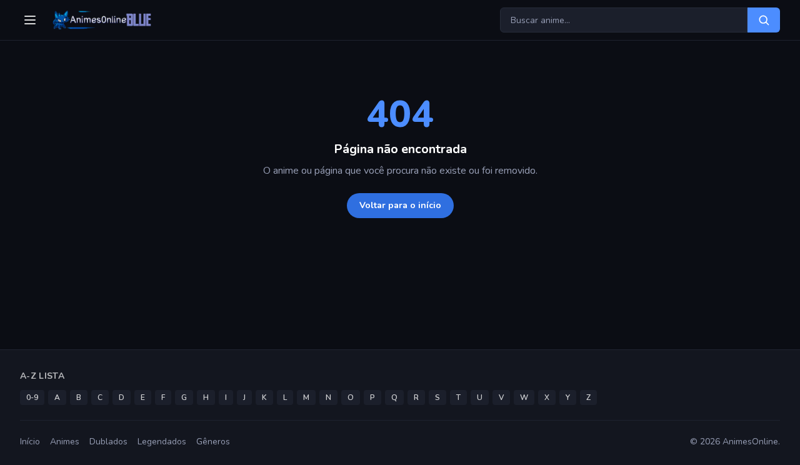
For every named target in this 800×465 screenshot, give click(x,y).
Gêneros (213, 442)
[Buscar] (764, 20)
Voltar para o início (400, 205)
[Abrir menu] (30, 20)
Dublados (108, 442)
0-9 (32, 397)
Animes (64, 442)
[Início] (101, 20)
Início (30, 442)
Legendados (162, 442)
